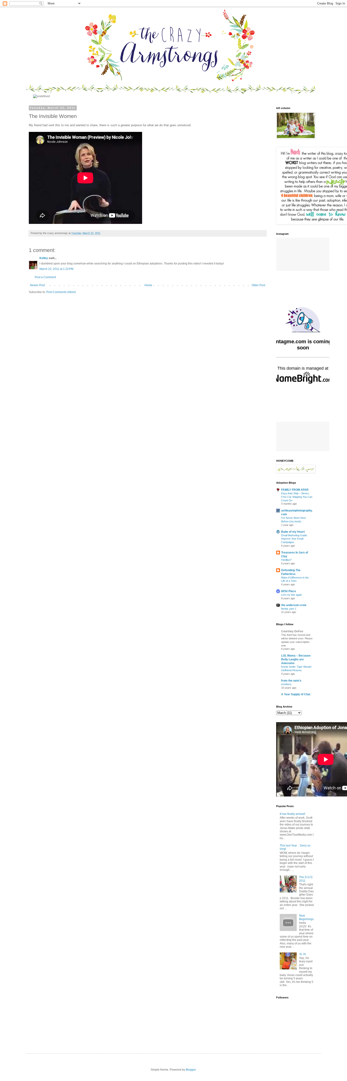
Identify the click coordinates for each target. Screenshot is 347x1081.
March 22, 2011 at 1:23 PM (56, 343)
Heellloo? (286, 634)
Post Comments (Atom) (61, 366)
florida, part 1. (289, 682)
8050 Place (288, 665)
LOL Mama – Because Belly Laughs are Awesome (296, 733)
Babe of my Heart (293, 606)
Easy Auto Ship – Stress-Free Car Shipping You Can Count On (296, 571)
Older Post (258, 359)
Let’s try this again (291, 668)
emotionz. (286, 758)
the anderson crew (293, 679)
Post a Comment (45, 351)
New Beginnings (306, 991)
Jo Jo (302, 1028)
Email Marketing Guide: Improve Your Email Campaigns (294, 613)
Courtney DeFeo (292, 705)
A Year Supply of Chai (295, 768)
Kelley (43, 332)
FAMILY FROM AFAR (295, 564)
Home (148, 359)
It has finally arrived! (292, 888)
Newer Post (37, 359)
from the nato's (291, 754)
